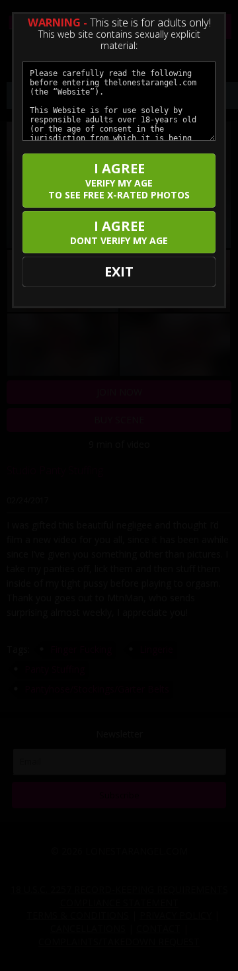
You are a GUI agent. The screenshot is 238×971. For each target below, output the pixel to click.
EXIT (119, 271)
